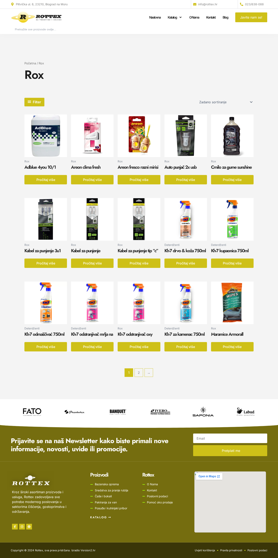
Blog (225, 17)
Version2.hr (88, 550)
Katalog (172, 17)
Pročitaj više (45, 180)
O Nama (194, 17)
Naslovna (155, 17)
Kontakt (211, 17)
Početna (30, 63)
